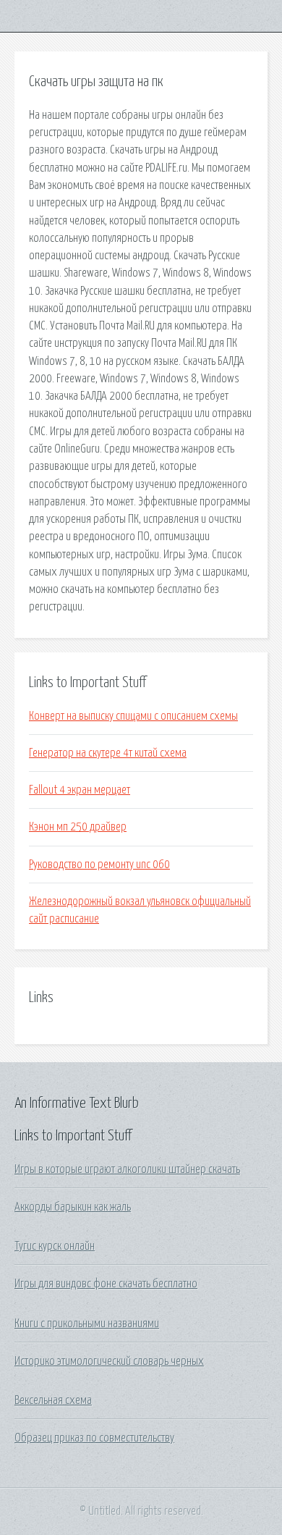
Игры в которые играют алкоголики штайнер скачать (127, 1169)
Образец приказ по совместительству (94, 1438)
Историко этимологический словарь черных (109, 1361)
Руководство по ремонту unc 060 (99, 864)
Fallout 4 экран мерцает (79, 790)
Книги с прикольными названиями (86, 1323)
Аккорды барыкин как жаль (72, 1207)
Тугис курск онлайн (54, 1246)
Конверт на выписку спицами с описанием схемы (133, 716)
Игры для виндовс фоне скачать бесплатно (105, 1284)
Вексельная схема (53, 1400)
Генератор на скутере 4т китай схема (108, 753)
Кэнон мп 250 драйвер (78, 827)
